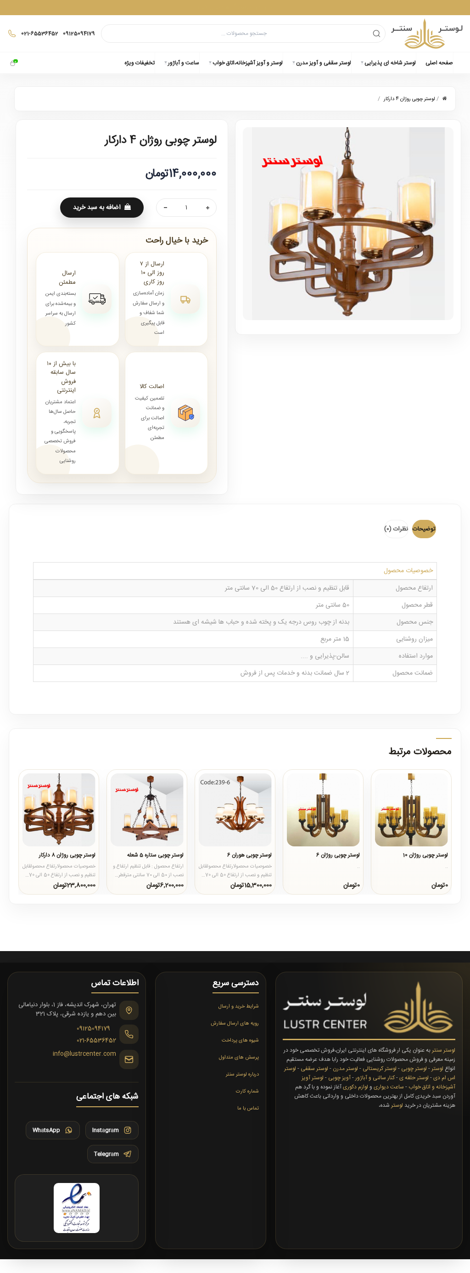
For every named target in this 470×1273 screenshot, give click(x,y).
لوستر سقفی (314, 1068)
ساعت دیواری (389, 1087)
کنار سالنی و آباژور (375, 1077)
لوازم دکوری (355, 1087)
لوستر (437, 1068)
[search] (376, 33)
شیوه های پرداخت (240, 1040)
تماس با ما (248, 1108)
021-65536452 (96, 1041)
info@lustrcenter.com (84, 1054)
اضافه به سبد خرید (97, 207)
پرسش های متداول (239, 1057)
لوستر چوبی (414, 1068)
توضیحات (424, 529)
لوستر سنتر (443, 1050)
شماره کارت (247, 1091)
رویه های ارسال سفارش (235, 1024)
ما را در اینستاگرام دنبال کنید (235, 7)
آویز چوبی (339, 1077)
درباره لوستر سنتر (242, 1074)
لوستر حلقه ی (414, 1077)
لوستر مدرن (345, 1068)
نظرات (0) (396, 529)
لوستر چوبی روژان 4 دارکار (409, 99)
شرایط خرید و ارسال (238, 1007)
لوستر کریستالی (380, 1068)
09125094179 (93, 1029)
